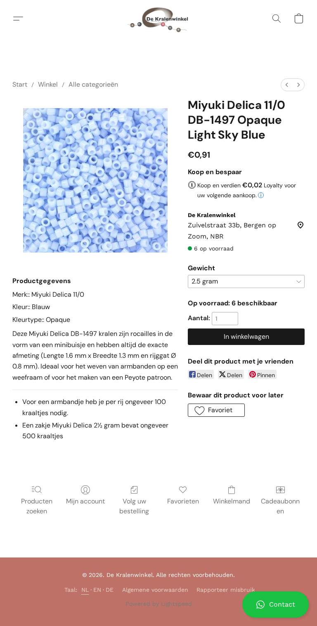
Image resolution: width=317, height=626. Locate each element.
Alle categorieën (93, 84)
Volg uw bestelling (134, 506)
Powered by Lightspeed (158, 603)
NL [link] (85, 589)
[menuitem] (287, 85)
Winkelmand (231, 501)
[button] (275, 604)
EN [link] (97, 589)
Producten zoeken (36, 506)
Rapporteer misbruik (225, 589)
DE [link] (110, 589)
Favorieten (183, 501)
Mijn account (85, 501)
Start (19, 84)
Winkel (48, 84)
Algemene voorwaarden (155, 589)
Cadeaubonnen (280, 506)
